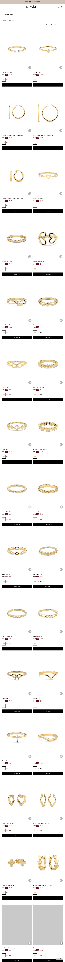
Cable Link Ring (6, 574)
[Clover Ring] (17, 426)
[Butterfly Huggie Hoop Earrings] (48, 862)
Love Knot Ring (6, 325)
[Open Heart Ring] (48, 176)
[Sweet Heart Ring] (17, 239)
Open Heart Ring (38, 198)
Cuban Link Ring (7, 636)
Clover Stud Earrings (8, 885)
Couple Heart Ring (38, 261)
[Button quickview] (29, 67)
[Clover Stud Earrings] (17, 862)
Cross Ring (5, 761)
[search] (58, 6)
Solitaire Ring (37, 72)
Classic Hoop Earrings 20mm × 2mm (12, 135)
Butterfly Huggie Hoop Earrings (42, 885)
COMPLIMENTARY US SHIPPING (32, 1)
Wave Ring (36, 761)
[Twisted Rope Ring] (48, 489)
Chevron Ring (37, 698)
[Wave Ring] (48, 738)
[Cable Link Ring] (17, 551)
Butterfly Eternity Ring (40, 449)
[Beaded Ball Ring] (17, 489)
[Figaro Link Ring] (48, 613)
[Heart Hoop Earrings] (17, 800)
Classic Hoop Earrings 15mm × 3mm (12, 198)
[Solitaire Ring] (48, 49)
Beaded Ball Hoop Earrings (41, 948)
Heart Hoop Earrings (8, 823)
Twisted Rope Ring (38, 511)
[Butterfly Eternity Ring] (48, 426)
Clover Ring (5, 449)
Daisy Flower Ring (38, 387)
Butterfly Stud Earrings (9, 948)
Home (3, 20)
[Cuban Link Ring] (17, 613)
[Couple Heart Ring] (48, 239)
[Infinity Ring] (17, 364)
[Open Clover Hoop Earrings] (48, 800)
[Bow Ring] (17, 676)
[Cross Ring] (17, 738)
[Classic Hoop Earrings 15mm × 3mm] (17, 176)
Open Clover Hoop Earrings (41, 823)
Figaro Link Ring (38, 636)
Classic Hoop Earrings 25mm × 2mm (43, 135)
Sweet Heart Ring (7, 261)
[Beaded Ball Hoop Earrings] (48, 925)
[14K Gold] (4, 79)
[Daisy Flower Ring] (48, 364)
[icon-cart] (61, 6)
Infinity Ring (5, 387)
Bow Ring (5, 698)
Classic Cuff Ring (7, 72)
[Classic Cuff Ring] (17, 49)
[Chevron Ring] (48, 676)
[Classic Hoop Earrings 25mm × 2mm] (48, 113)
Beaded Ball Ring (7, 511)
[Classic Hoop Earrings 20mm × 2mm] (17, 113)
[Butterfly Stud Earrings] (17, 925)
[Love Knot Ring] (17, 302)
